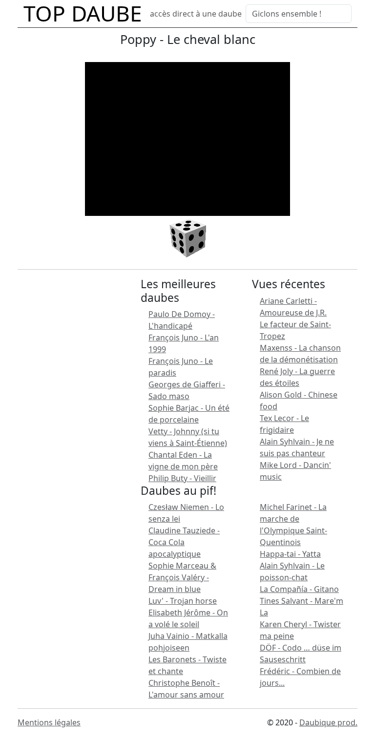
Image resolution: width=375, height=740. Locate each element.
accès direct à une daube (196, 13)
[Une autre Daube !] (187, 237)
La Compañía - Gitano (299, 589)
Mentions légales (49, 722)
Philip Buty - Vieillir (182, 478)
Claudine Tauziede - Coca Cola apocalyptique (184, 542)
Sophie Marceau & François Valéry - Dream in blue (182, 577)
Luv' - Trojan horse (182, 600)
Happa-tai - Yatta (290, 554)
